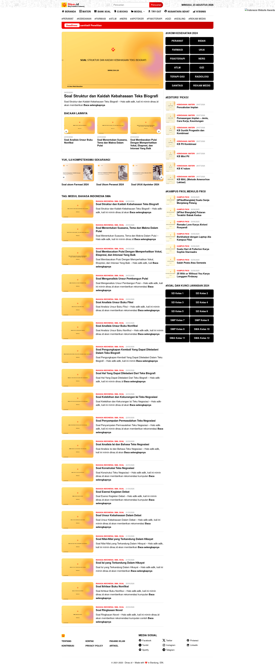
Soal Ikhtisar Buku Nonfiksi (112, 586)
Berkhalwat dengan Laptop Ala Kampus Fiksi (194, 238)
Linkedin (194, 645)
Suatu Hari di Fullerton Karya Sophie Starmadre (193, 250)
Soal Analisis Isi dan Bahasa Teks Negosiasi (122, 444)
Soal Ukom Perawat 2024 (110, 184)
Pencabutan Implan (187, 107)
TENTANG (66, 641)
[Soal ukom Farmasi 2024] (78, 172)
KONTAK (89, 641)
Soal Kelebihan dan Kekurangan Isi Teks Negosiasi (126, 397)
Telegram (170, 649)
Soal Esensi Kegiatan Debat (112, 491)
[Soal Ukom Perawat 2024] (112, 172)
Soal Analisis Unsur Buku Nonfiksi (78, 141)
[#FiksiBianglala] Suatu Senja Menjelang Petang (193, 201)
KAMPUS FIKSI (183, 197)
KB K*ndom (183, 168)
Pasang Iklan (117, 641)
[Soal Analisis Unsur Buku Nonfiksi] (79, 125)
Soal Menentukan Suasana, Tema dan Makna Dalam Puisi (112, 142)
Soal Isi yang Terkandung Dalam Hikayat (120, 562)
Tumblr (145, 645)
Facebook (146, 640)
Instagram (170, 645)
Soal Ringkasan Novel (109, 610)
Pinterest (194, 640)
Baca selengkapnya (94, 105)
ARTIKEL (113, 645)
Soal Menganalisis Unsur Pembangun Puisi (122, 278)
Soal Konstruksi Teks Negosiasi (115, 468)
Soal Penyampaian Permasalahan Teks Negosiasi (125, 420)
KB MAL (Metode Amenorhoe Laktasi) (193, 181)
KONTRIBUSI (68, 645)
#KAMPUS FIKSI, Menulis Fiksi (186, 191)
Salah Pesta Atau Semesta (191, 262)
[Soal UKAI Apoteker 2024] (147, 172)
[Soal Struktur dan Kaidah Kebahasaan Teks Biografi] (112, 60)
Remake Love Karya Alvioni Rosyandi (192, 226)
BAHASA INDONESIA (104, 201)
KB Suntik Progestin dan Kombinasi (190, 132)
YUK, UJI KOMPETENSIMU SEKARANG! (86, 159)
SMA (116, 201)
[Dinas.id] (73, 4)
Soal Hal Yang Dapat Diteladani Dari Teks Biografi (125, 373)
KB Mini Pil (183, 156)
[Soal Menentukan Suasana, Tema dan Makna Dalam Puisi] (112, 125)
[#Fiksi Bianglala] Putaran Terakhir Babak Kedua (191, 214)
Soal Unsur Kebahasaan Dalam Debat (118, 515)
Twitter (169, 640)
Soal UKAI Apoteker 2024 (145, 184)
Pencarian (156, 4)
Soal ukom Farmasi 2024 (75, 184)
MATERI (191, 104)
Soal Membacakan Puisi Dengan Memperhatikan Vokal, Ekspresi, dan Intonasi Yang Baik (143, 144)
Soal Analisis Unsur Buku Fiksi (114, 302)
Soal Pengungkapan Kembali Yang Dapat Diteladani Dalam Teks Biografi (127, 351)
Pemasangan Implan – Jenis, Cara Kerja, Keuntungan (192, 119)
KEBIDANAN (182, 104)
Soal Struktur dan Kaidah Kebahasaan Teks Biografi (111, 96)
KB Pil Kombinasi (186, 144)
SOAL (121, 201)
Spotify (145, 649)
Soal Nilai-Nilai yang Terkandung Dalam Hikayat (124, 539)
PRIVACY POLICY (94, 645)
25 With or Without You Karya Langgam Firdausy (193, 275)
